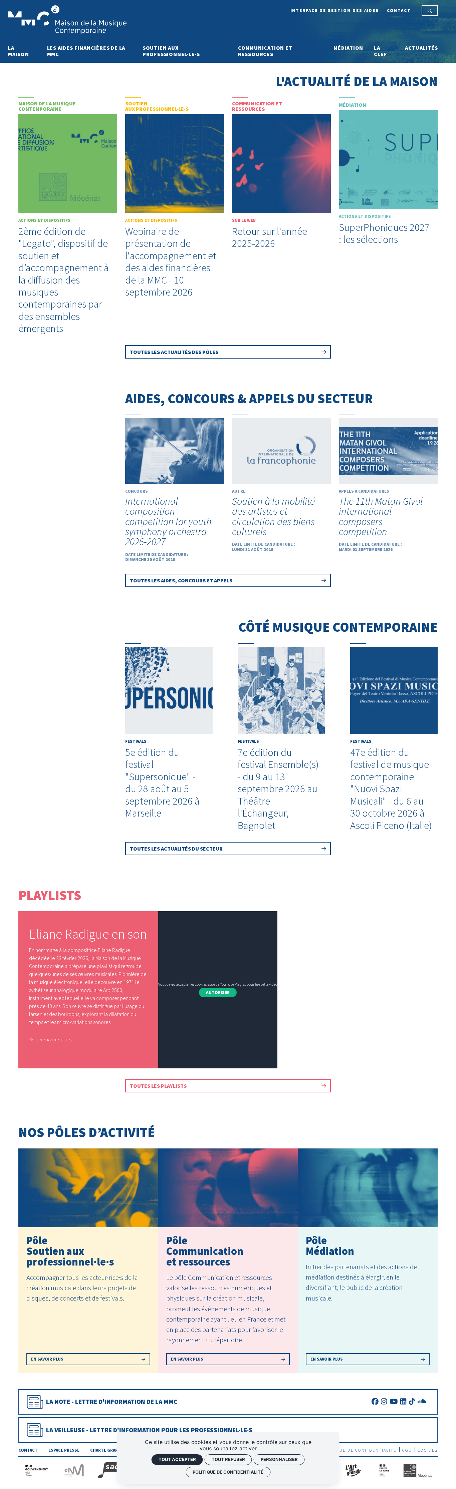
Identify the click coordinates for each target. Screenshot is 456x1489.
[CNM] (74, 1469)
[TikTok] (412, 1401)
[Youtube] (394, 1401)
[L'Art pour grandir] (352, 1469)
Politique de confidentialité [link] (228, 1472)
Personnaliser (279, 1459)
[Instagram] (384, 1401)
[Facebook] (375, 1401)
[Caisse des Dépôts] (417, 1469)
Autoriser (218, 992)
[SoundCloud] (422, 1401)
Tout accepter (177, 1459)
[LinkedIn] (403, 1401)
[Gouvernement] (36, 1469)
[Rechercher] (430, 10)
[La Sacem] (116, 1469)
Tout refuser (228, 1459)
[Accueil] (67, 19)
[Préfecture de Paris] (384, 1469)
